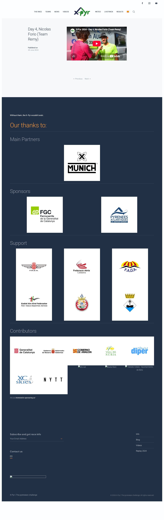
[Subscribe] (61, 438)
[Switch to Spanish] (128, 11)
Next (87, 79)
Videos (66, 12)
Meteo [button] (98, 12)
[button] (134, 11)
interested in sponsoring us (25, 398)
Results (120, 12)
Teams (48, 12)
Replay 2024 (141, 451)
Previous (78, 79)
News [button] (56, 12)
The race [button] (38, 12)
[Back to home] (82, 11)
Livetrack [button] (108, 12)
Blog (138, 440)
